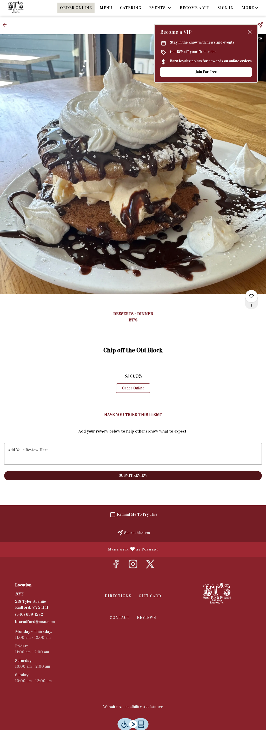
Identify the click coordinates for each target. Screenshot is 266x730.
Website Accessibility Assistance (133, 706)
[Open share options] (260, 25)
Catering (130, 7)
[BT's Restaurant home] (27, 7)
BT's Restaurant (217, 594)
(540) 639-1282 (29, 614)
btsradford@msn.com (35, 621)
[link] (133, 388)
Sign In (225, 7)
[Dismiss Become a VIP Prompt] (249, 32)
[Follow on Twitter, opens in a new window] (150, 565)
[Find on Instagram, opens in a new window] (133, 565)
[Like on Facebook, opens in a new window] (116, 565)
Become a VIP (195, 7)
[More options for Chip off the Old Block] (251, 296)
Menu (106, 7)
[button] (161, 8)
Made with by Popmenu (81, 548)
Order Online (76, 7)
